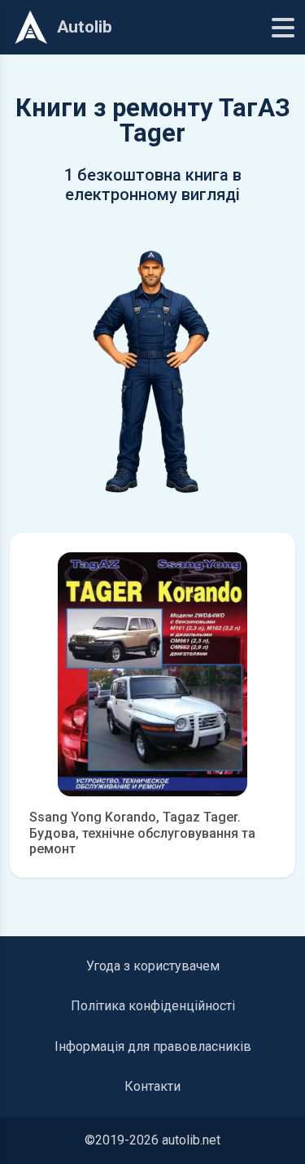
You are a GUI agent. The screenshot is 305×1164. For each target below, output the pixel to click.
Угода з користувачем (153, 966)
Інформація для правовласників (152, 1046)
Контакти (152, 1086)
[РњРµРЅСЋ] (283, 27)
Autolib (84, 27)
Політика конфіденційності (153, 1006)
